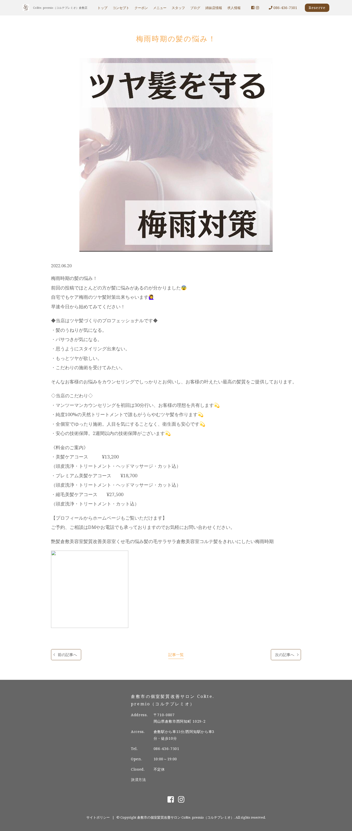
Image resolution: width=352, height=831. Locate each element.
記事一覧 (176, 654)
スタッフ (178, 8)
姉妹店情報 (213, 8)
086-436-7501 (284, 7)
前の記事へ (67, 654)
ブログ (195, 8)
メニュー (159, 8)
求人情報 (234, 8)
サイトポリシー (98, 817)
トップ (102, 8)
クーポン (141, 8)
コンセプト (121, 8)
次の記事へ (284, 654)
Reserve (317, 7)
